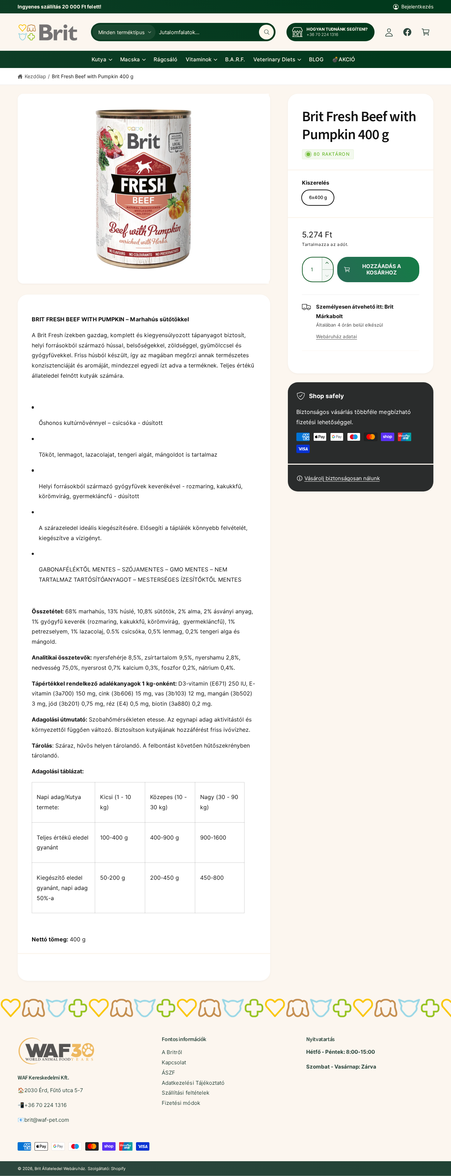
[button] (425, 32)
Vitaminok (198, 59)
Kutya (99, 59)
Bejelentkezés (417, 7)
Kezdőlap (35, 76)
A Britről (172, 1052)
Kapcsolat (174, 1062)
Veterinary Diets (274, 59)
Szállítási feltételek (185, 1092)
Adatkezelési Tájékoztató (193, 1082)
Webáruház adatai (336, 336)
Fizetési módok (181, 1103)
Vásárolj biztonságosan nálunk (342, 478)
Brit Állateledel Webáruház (60, 1168)
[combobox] (216, 32)
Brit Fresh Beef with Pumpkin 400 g (93, 76)
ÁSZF (168, 1072)
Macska (130, 59)
